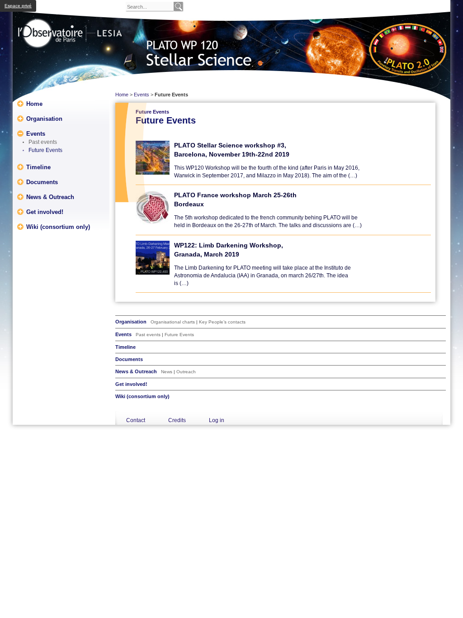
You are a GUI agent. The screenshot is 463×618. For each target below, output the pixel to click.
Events (35, 133)
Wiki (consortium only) (58, 226)
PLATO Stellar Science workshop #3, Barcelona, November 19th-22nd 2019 (231, 150)
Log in (216, 420)
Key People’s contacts (222, 321)
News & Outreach (50, 197)
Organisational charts (173, 321)
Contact (135, 420)
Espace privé (18, 5)
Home (34, 103)
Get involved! (44, 211)
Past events (42, 142)
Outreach (186, 371)
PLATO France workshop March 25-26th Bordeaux (235, 199)
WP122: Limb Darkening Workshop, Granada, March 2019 (228, 250)
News (166, 371)
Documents (42, 182)
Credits (177, 420)
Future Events (45, 150)
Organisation (44, 118)
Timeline (38, 167)
